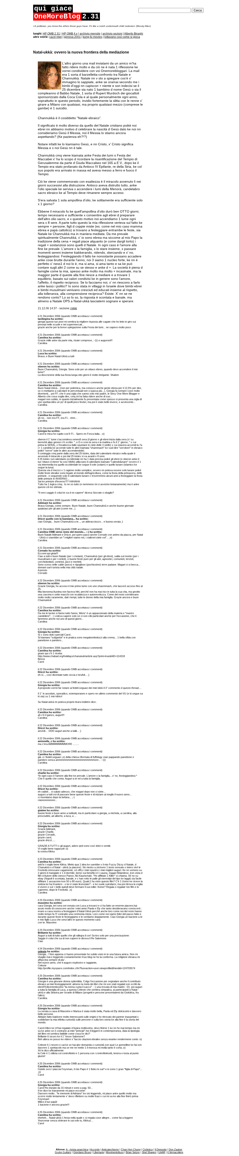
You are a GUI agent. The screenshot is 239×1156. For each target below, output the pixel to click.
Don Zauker (175, 1149)
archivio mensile (90, 33)
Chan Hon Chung (131, 1149)
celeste (42, 951)
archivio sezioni (112, 33)
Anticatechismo (110, 1149)
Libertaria (98, 1152)
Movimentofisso (115, 1152)
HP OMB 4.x (69, 33)
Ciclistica (148, 1149)
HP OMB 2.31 (51, 33)
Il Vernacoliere (175, 1152)
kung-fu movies (92, 37)
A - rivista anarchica (77, 1149)
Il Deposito (161, 1149)
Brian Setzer (133, 1152)
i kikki (73, 308)
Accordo (95, 1149)
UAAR (161, 1152)
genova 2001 (72, 37)
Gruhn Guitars (63, 1152)
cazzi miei (55, 37)
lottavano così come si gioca (122, 37)
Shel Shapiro (149, 1152)
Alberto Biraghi (133, 33)
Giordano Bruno (82, 1152)
